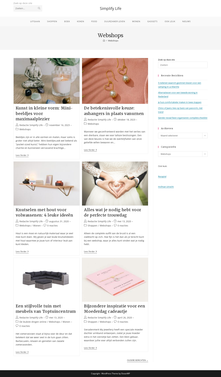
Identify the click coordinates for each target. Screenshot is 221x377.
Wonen (37, 225)
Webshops (113, 40)
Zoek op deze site (22, 3)
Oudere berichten (137, 360)
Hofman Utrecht (166, 186)
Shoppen (92, 225)
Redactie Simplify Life (31, 125)
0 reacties (52, 225)
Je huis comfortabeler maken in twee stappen (179, 102)
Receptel (162, 176)
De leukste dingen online (32, 321)
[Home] (104, 40)
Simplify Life (110, 8)
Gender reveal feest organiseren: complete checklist (182, 117)
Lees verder (22, 155)
